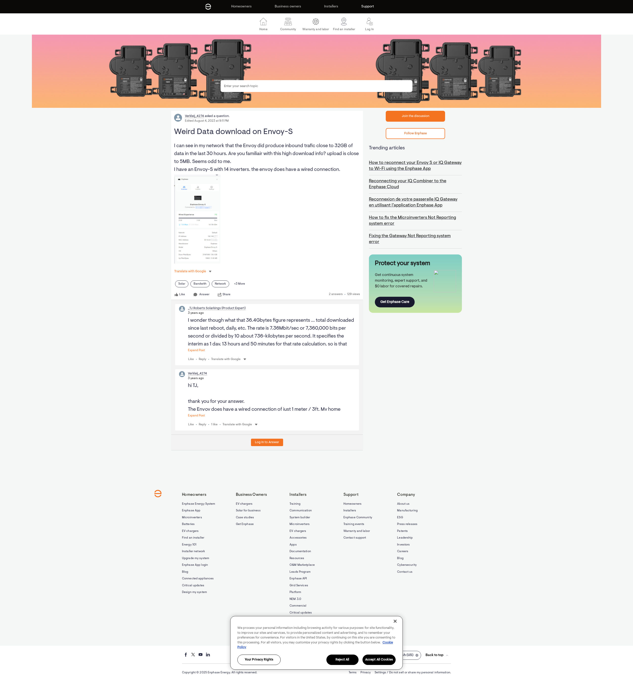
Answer (204, 294)
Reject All (342, 659)
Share (226, 294)
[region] (316, 643)
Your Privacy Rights (259, 659)
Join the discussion (415, 116)
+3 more (239, 283)
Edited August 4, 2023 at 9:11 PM (207, 120)
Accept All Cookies (379, 659)
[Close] (395, 621)
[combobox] (316, 86)
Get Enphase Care (394, 302)
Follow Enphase (415, 133)
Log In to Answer (267, 442)
